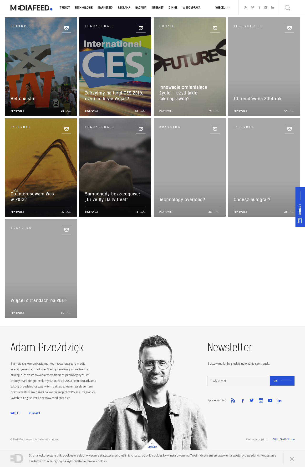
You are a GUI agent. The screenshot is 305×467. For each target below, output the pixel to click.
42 (285, 111)
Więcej (15, 413)
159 (136, 111)
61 (62, 312)
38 (285, 212)
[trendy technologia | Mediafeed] (31, 7)
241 (210, 111)
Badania (140, 7)
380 (210, 212)
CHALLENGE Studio (283, 439)
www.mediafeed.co (58, 398)
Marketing (105, 7)
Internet (157, 7)
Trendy (65, 7)
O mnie (173, 7)
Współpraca (191, 7)
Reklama (124, 7)
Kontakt (34, 413)
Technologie (84, 7)
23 (62, 111)
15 (62, 212)
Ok (275, 381)
